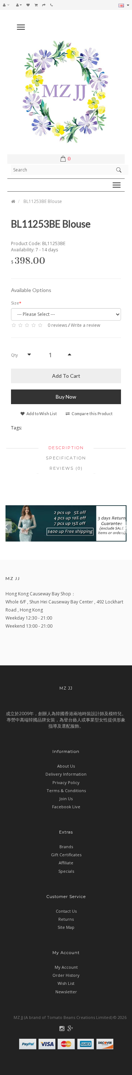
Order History (66, 975)
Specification (66, 458)
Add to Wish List (41, 413)
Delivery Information (66, 774)
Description (66, 447)
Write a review (85, 325)
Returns (66, 919)
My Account (66, 967)
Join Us (66, 798)
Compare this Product (92, 413)
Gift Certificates (66, 854)
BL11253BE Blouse (42, 201)
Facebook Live (66, 806)
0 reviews (57, 325)
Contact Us (66, 911)
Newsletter (66, 991)
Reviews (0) (66, 468)
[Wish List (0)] (28, 5)
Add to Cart (66, 376)
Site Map (66, 927)
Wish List (66, 983)
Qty (14, 355)
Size (15, 303)
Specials (66, 871)
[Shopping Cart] (35, 5)
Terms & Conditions (66, 790)
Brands (66, 846)
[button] (8, 5)
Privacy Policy (66, 782)
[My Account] (19, 5)
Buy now (66, 397)
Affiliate (66, 862)
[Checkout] (43, 5)
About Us (66, 766)
